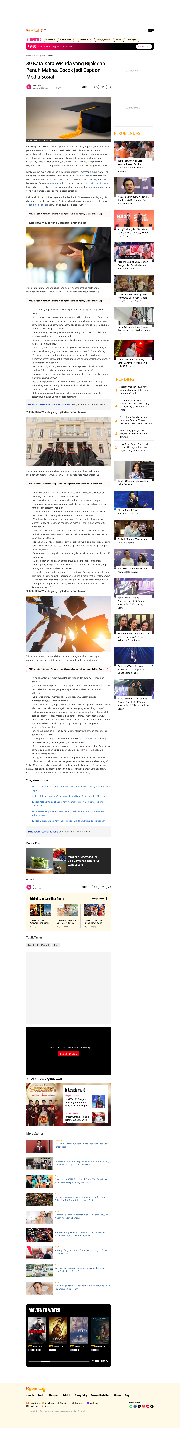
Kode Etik (67, 1395)
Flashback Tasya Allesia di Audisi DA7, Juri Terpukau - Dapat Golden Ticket (131, 669)
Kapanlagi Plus (39, 55)
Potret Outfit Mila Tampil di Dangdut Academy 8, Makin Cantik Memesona (77, 1119)
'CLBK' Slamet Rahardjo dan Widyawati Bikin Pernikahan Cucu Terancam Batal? (132, 298)
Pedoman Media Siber (100, 1395)
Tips (56, 945)
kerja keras (91, 738)
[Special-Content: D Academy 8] (43, 1104)
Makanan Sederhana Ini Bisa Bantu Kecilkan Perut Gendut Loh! (83, 860)
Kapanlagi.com (50, 1403)
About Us (30, 1395)
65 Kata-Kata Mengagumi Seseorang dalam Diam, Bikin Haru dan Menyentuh (70, 796)
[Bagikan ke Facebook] (91, 87)
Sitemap (117, 1395)
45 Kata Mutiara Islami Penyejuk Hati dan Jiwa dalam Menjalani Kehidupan (68, 820)
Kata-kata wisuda (83, 175)
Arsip (127, 1395)
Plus (57, 1158)
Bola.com (78, 1403)
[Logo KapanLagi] (36, 30)
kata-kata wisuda (55, 183)
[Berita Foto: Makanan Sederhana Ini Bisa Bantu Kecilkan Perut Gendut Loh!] (106, 861)
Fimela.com (34, 1406)
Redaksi (41, 1395)
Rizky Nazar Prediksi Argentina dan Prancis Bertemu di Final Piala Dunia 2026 (134, 200)
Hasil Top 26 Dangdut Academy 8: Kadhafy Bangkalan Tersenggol (76, 1102)
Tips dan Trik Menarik (38, 945)
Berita (50, 55)
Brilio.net (48, 1406)
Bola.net (63, 1403)
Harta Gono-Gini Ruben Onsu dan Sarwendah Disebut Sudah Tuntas (134, 330)
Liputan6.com (35, 1403)
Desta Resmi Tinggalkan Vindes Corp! (48, 46)
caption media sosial (98, 183)
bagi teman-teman (95, 187)
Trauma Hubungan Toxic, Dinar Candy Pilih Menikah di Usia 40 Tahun (133, 363)
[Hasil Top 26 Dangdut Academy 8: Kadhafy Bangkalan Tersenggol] (98, 1101)
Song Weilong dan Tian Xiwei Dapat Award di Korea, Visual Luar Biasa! (133, 232)
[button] (102, 87)
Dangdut (59, 1140)
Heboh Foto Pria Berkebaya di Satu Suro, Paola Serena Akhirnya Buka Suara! (133, 637)
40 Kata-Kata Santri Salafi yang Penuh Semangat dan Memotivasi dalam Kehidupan (66, 483)
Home (28, 55)
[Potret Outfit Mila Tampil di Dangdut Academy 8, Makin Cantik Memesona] (98, 1118)
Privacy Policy (81, 1395)
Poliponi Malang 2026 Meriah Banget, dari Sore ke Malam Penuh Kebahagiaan (133, 265)
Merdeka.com (95, 1403)
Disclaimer (54, 1395)
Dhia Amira (37, 86)
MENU (151, 30)
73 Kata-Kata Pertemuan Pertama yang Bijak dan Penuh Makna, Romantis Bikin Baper (66, 214)
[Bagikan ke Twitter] (96, 87)
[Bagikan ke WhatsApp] (108, 87)
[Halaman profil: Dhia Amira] (29, 87)
